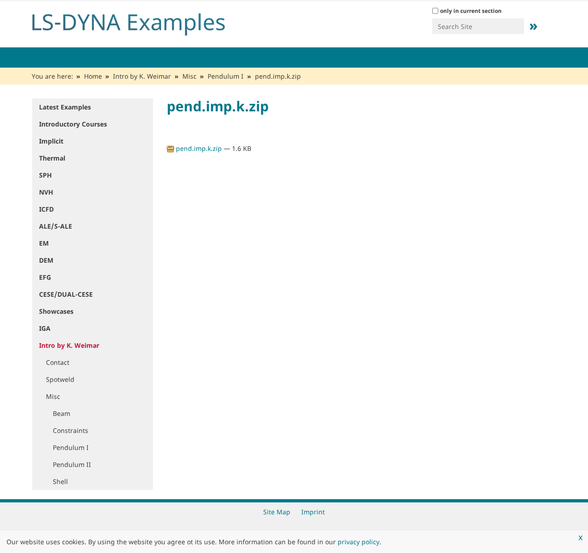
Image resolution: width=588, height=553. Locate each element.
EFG (45, 277)
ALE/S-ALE (55, 226)
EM (44, 243)
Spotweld (60, 379)
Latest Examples (65, 107)
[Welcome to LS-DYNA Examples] (142, 22)
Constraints (70, 430)
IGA (45, 328)
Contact (57, 362)
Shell (60, 481)
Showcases (56, 311)
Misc (189, 76)
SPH (45, 175)
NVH (46, 192)
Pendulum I (225, 76)
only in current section (471, 11)
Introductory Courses (73, 124)
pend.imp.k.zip (199, 148)
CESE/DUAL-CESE (66, 294)
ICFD (46, 209)
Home (93, 76)
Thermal (52, 158)
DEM (46, 260)
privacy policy (358, 541)
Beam (61, 413)
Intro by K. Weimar (142, 76)
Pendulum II (72, 464)
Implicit (51, 141)
